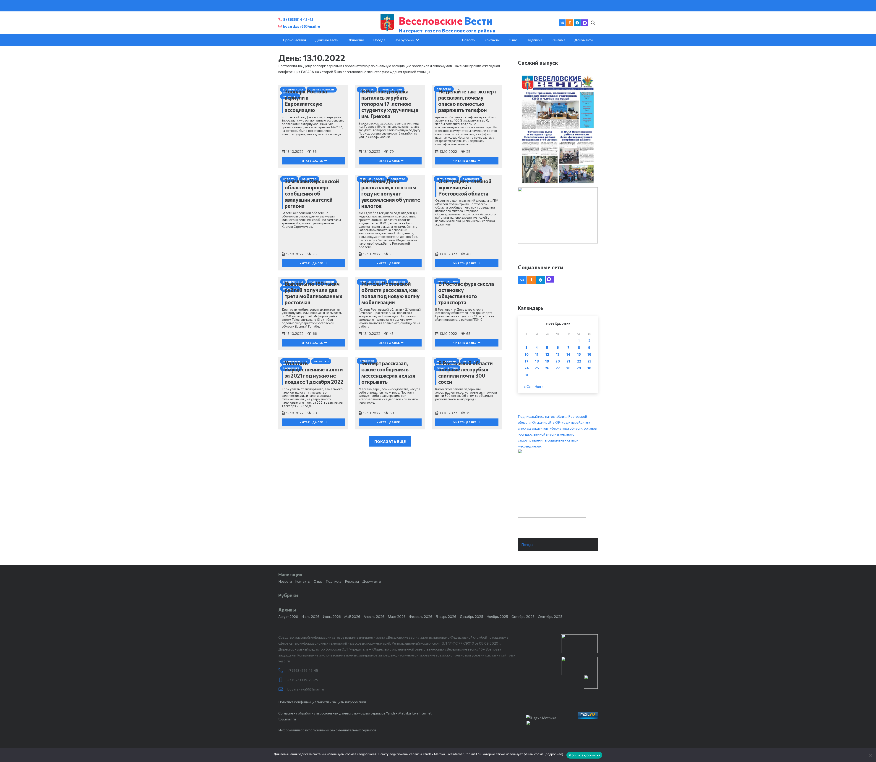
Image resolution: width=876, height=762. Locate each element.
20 (557, 361)
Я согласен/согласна (584, 755)
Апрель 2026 (374, 616)
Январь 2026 (446, 616)
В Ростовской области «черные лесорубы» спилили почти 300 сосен (465, 372)
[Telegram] (577, 22)
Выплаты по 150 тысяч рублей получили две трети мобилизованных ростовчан (313, 292)
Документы (371, 581)
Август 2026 (288, 616)
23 (589, 361)
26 (547, 368)
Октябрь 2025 (522, 616)
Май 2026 (352, 616)
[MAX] (584, 22)
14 (568, 354)
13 (557, 354)
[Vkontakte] (562, 22)
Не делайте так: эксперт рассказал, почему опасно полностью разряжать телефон (467, 100)
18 (537, 361)
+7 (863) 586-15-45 (302, 670)
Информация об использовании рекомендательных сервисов (327, 730)
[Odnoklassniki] (569, 22)
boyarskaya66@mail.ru (305, 689)
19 (547, 361)
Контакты (302, 581)
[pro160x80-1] (579, 666)
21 (568, 361)
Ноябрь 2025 (497, 616)
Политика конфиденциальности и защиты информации (322, 702)
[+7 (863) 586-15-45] (282, 670)
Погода (527, 544)
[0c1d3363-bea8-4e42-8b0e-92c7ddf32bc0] (558, 483)
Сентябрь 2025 (550, 616)
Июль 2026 (310, 616)
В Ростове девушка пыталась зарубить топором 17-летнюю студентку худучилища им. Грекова (389, 103)
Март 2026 (397, 616)
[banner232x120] (579, 643)
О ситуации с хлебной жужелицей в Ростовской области (464, 187)
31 (526, 375)
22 (579, 361)
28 (568, 368)
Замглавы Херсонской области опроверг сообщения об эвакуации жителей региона (312, 193)
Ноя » (539, 386)
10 (527, 354)
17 (526, 361)
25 (537, 368)
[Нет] (870, 755)
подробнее (366, 754)
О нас (318, 581)
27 (558, 368)
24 (526, 368)
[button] (593, 23)
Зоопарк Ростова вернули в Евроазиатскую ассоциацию (306, 100)
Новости (285, 581)
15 (579, 354)
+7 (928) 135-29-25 (302, 680)
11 (536, 354)
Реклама (352, 581)
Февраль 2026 (420, 616)
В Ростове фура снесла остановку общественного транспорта (466, 292)
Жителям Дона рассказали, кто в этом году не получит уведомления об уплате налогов (390, 193)
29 (579, 368)
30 (589, 368)
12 (547, 354)
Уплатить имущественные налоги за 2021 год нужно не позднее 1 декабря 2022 (314, 372)
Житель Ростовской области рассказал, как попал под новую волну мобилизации (390, 292)
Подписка (334, 581)
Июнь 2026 (332, 616)
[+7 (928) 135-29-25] (282, 680)
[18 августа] (558, 129)
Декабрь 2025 (471, 616)
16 (589, 354)
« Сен (528, 386)
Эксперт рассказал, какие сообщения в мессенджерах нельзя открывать (388, 372)
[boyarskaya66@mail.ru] (282, 689)
